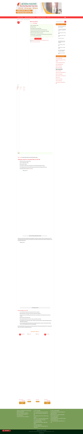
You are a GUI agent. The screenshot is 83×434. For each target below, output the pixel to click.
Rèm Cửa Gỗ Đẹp (58, 70)
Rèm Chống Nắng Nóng (59, 64)
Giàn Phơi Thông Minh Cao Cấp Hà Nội (60, 60)
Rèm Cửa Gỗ (20, 157)
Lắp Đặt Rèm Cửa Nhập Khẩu (61, 48)
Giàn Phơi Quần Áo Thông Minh (62, 33)
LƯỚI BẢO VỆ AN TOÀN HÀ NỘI (41, 17)
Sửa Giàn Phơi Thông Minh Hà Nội (60, 83)
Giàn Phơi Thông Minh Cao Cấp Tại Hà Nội (62, 27)
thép (29, 168)
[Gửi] (65, 22)
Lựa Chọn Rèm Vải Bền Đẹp (61, 45)
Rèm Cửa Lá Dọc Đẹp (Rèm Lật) (61, 72)
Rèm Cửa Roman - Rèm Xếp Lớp (61, 75)
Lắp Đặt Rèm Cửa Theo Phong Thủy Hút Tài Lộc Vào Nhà (61, 42)
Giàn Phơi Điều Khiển (59, 58)
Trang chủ (18, 19)
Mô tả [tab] (19, 153)
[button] (65, 17)
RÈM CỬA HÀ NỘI (20, 17)
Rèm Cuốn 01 (46, 399)
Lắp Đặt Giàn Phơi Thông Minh (61, 36)
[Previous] (18, 53)
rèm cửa (32, 41)
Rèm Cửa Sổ (58, 77)
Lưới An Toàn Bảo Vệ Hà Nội (60, 62)
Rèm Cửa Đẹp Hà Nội (27, 19)
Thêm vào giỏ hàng (38, 38)
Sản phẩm (21, 19)
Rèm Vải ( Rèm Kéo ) (59, 80)
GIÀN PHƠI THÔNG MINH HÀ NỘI (30, 17)
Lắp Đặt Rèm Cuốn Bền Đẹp (61, 53)
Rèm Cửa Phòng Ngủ (59, 74)
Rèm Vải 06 (37, 399)
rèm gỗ (39, 41)
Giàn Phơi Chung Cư (61, 38)
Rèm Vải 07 (29, 399)
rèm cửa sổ (35, 41)
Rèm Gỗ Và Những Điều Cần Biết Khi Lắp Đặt (61, 50)
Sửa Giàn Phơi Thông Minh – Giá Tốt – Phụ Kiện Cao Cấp (62, 30)
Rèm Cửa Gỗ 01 (21, 399)
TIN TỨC (48, 17)
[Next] (27, 53)
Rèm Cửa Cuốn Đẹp (59, 67)
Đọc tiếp (29, 401)
